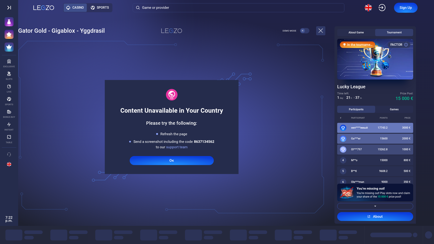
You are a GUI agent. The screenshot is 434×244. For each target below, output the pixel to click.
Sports (103, 7)
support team (177, 147)
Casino (78, 7)
